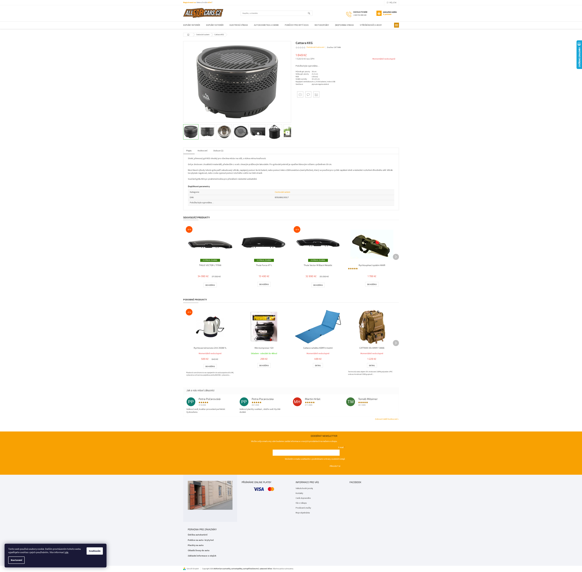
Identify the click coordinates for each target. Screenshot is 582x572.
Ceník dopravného (303, 498)
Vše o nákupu (301, 503)
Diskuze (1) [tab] (218, 150)
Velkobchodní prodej (304, 488)
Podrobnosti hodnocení (315, 47)
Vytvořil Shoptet (193, 568)
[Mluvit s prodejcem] (308, 94)
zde (66, 552)
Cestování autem (282, 192)
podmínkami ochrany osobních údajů (328, 459)
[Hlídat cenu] (316, 94)
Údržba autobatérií (197, 534)
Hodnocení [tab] (202, 150)
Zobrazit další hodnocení (386, 419)
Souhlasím (95, 551)
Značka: (334, 47)
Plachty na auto (196, 545)
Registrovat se (189, 2)
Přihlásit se (335, 466)
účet (210, 2)
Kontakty (299, 493)
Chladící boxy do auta (198, 550)
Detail (318, 365)
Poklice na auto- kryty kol (201, 540)
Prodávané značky (303, 508)
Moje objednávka (303, 512)
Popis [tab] (189, 150)
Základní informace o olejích (202, 555)
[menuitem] (191, 25)
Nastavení (16, 560)
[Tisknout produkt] (300, 94)
